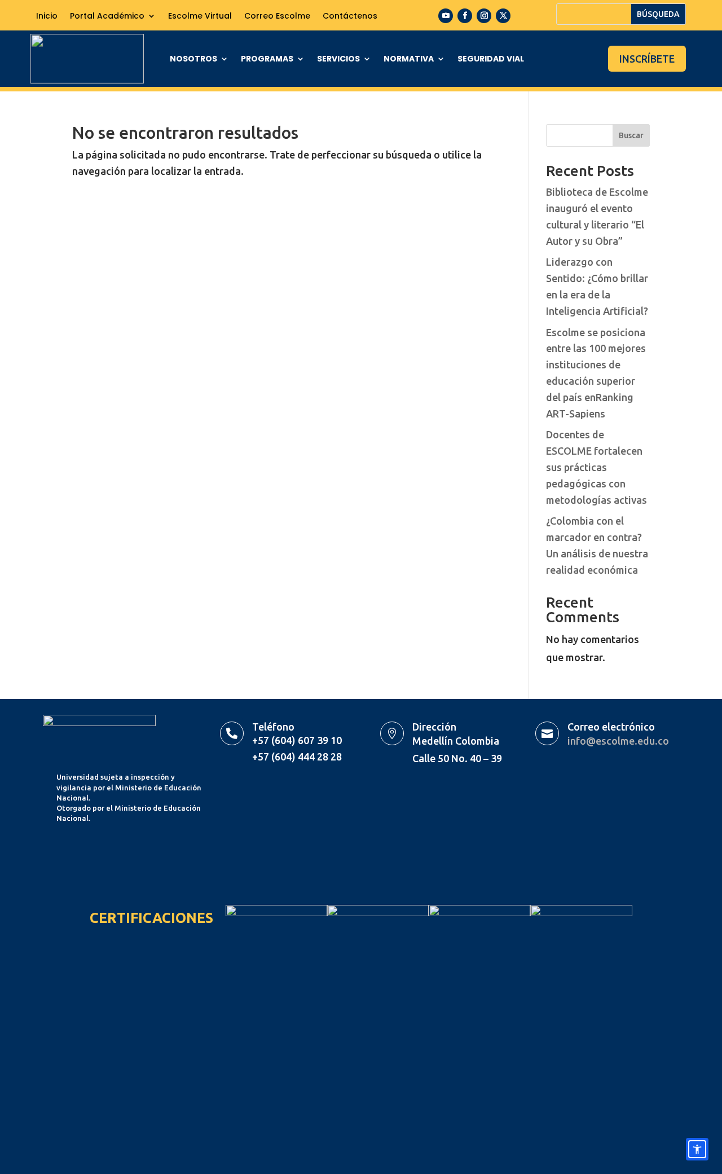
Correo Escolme (277, 16)
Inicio (47, 16)
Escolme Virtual (200, 16)
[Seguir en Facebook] (464, 15)
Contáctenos (350, 16)
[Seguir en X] (503, 15)
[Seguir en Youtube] (445, 15)
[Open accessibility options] (697, 1149)
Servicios (338, 59)
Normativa (409, 59)
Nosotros (193, 59)
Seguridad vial (490, 59)
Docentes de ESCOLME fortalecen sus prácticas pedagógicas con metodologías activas (596, 467)
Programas (267, 59)
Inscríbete (647, 58)
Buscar (631, 135)
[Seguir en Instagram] (484, 15)
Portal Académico (107, 16)
